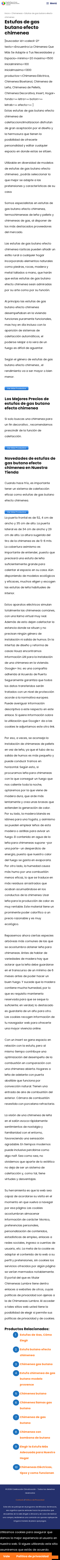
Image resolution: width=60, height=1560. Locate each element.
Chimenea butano (33, 1393)
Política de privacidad (32, 1556)
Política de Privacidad (34, 1500)
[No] (55, 1557)
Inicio (7, 13)
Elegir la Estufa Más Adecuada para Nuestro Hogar (37, 1452)
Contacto (20, 1500)
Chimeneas (17, 13)
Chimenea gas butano (36, 1364)
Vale (6, 1556)
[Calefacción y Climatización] (10, 3)
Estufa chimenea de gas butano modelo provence (37, 1379)
